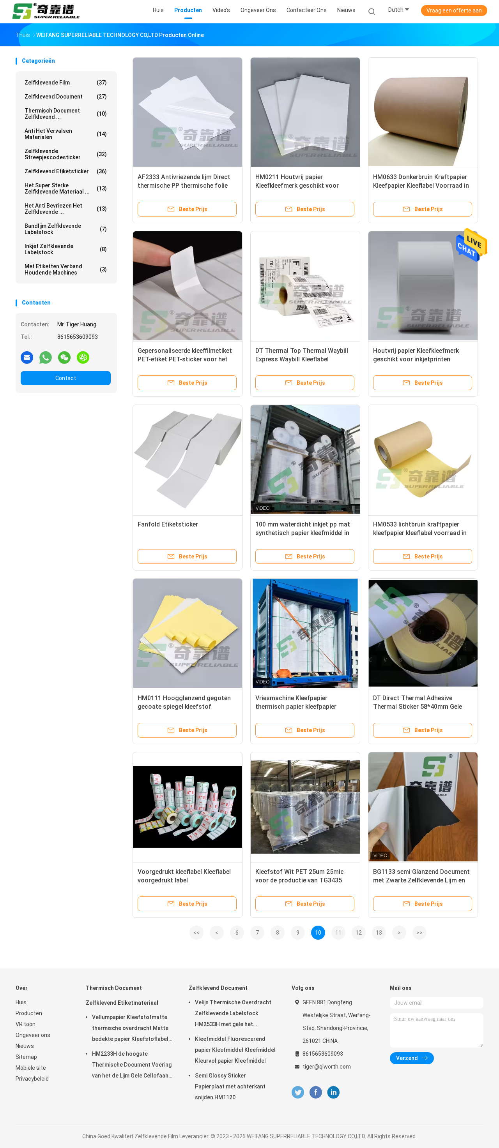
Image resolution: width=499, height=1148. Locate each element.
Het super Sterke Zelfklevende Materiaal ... (66, 188)
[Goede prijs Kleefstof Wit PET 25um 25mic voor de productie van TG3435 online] (305, 806)
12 (359, 933)
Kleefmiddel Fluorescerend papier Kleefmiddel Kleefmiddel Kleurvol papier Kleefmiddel (235, 1050)
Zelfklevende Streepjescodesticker (66, 154)
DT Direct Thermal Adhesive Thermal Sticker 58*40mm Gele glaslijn (417, 706)
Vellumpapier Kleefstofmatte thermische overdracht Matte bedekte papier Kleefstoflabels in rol (132, 1029)
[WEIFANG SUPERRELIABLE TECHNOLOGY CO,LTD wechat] (64, 357)
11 (338, 933)
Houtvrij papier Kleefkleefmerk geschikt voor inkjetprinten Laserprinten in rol (416, 359)
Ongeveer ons (33, 1035)
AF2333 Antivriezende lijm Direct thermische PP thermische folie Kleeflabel (184, 185)
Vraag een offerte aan (454, 10)
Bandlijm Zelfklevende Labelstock (66, 229)
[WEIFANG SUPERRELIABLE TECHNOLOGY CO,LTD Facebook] (315, 1092)
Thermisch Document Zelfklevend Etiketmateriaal (122, 995)
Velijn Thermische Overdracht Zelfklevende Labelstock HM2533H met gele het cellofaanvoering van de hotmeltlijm (233, 1014)
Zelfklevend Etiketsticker (66, 171)
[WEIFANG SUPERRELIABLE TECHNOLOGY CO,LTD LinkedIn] (333, 1092)
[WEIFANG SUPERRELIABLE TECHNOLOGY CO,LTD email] (27, 357)
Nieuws (25, 1046)
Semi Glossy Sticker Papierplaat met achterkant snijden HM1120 (230, 1086)
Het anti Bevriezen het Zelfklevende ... (66, 208)
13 (379, 933)
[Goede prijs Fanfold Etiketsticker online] (187, 459)
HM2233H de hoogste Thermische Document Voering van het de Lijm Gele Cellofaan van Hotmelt (132, 1066)
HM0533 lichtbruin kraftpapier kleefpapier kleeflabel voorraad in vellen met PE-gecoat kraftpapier (420, 533)
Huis (21, 1002)
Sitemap (26, 1057)
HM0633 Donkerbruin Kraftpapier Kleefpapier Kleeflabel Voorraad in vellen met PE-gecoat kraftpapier (421, 185)
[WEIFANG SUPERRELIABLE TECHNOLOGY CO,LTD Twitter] (298, 1092)
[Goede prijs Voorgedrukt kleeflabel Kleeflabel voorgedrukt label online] (187, 806)
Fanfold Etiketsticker (168, 524)
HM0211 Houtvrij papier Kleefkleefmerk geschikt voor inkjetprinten (297, 185)
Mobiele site (31, 1068)
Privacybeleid (32, 1079)
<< (196, 933)
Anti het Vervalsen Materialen (66, 134)
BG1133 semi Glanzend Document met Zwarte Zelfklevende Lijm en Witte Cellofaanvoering (421, 880)
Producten (29, 1013)
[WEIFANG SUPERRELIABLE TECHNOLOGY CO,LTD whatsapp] (45, 357)
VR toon (25, 1024)
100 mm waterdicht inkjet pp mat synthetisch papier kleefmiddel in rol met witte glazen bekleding (302, 533)
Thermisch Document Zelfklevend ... (66, 113)
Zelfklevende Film (66, 82)
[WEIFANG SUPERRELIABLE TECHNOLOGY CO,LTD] (46, 11)
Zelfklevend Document (66, 96)
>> (419, 933)
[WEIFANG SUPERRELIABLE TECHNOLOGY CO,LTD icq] (83, 357)
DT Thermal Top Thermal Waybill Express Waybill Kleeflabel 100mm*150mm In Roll (301, 359)
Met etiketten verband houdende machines (66, 269)
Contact (65, 378)
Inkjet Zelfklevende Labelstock (66, 249)
